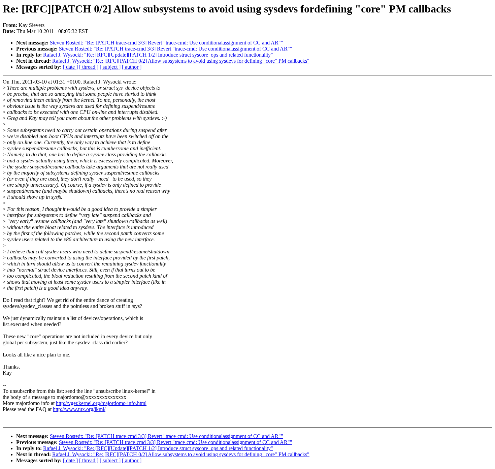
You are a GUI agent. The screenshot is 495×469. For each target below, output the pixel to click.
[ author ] (131, 67)
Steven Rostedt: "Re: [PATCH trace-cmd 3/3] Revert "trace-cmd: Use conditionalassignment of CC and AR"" (166, 42)
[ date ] (70, 67)
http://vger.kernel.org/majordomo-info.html (101, 403)
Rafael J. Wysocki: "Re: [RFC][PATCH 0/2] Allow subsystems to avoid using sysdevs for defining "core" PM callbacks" (180, 61)
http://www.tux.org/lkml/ (79, 409)
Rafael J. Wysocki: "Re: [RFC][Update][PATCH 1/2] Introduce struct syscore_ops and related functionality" (158, 55)
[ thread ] (88, 67)
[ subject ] (110, 67)
